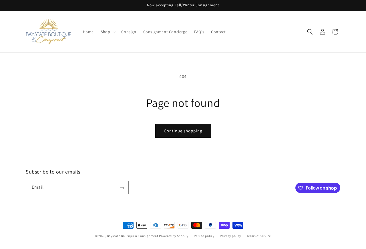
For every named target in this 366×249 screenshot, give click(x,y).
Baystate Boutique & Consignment (132, 236)
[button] (107, 32)
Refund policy (204, 236)
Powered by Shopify (173, 236)
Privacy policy (230, 236)
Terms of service (259, 236)
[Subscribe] (122, 187)
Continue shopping (183, 131)
